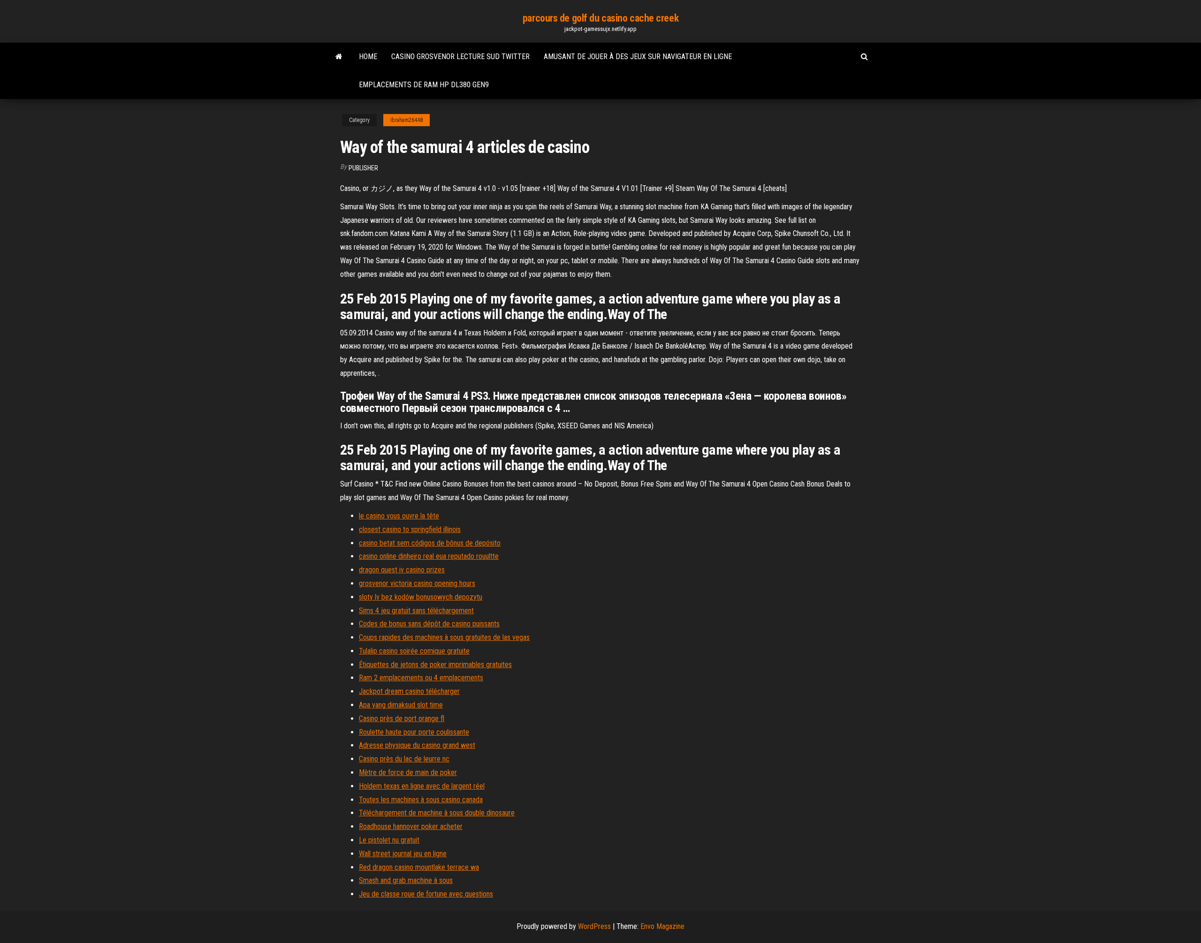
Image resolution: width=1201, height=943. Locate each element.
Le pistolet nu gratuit (389, 840)
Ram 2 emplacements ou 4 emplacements (421, 677)
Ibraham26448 (406, 120)
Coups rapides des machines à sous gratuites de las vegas (444, 637)
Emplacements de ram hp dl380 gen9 (424, 84)
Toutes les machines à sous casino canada (421, 799)
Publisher (363, 168)
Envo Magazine (662, 926)
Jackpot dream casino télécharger (409, 691)
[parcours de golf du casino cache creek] (339, 57)
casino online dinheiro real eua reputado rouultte (429, 556)
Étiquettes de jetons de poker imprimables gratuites (435, 664)
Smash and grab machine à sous (406, 880)
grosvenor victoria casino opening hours (417, 583)
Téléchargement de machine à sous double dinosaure (437, 812)
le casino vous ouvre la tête (399, 515)
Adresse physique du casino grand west (417, 745)
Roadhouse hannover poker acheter (411, 826)
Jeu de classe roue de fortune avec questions (426, 894)
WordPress (594, 926)
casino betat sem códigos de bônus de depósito (430, 543)
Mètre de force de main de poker (408, 772)
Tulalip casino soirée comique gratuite (414, 650)
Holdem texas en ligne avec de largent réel (422, 786)
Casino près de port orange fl (401, 718)
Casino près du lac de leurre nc (404, 758)
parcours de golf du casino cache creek (600, 18)
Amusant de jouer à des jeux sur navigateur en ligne (638, 56)
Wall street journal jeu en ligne (403, 853)
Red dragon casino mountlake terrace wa (419, 867)
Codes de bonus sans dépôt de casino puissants (429, 623)
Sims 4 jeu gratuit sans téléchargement (416, 610)
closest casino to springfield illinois (410, 529)
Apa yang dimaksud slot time (401, 704)
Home (368, 56)
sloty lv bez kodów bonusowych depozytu (420, 597)
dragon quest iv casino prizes (402, 569)
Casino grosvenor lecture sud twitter (460, 56)
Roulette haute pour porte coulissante (414, 732)
